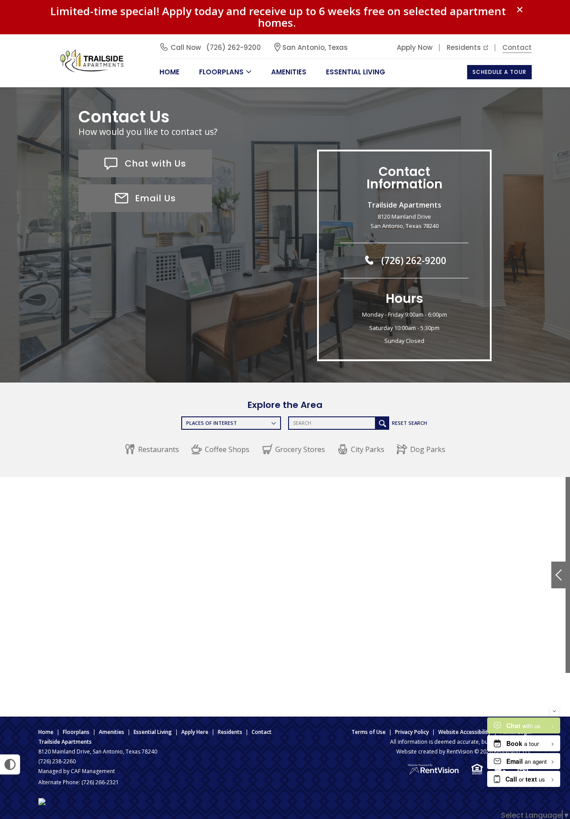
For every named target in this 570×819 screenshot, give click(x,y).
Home (45, 732)
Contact (517, 47)
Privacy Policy (412, 732)
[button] (152, 449)
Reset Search (409, 423)
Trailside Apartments (65, 742)
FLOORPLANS (221, 72)
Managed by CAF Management (76, 771)
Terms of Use (368, 732)
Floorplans (76, 732)
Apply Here (194, 732)
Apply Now (414, 47)
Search (382, 423)
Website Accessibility (464, 732)
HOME (169, 72)
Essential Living (355, 72)
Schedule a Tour (499, 72)
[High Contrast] (10, 764)
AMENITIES (288, 72)
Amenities (111, 732)
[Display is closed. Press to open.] (558, 575)
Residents (464, 47)
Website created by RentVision (434, 751)
